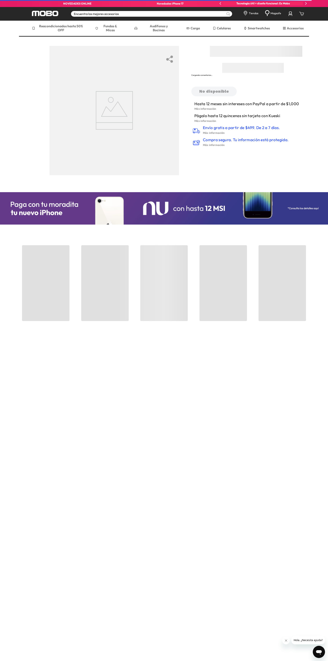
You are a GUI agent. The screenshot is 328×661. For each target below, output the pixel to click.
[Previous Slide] (220, 3)
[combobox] (151, 14)
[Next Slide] (305, 3)
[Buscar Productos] (228, 14)
